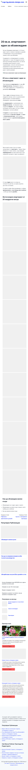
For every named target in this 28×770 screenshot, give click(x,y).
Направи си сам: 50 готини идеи (10, 587)
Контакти (12, 763)
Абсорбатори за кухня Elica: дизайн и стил (13, 574)
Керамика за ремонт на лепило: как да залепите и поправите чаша (12, 593)
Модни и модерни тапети (8, 590)
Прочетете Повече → (8, 646)
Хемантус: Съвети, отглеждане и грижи (12, 757)
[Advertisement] (14, 23)
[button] (26, 2)
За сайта (7, 763)
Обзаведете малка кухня (8, 539)
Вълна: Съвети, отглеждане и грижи (11, 756)
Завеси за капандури (13, 608)
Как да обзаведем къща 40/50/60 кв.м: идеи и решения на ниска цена (14, 583)
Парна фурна (11, 615)
